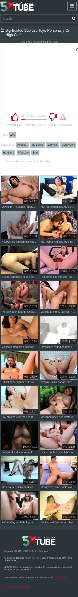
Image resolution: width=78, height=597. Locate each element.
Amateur (22, 144)
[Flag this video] (63, 117)
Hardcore (8, 152)
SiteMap (9, 587)
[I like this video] (14, 117)
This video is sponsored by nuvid (39, 41)
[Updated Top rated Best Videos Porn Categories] (72, 6)
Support (23, 587)
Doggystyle (68, 144)
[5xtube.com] (17, 6)
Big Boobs (37, 144)
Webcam (23, 152)
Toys (35, 152)
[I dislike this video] (53, 117)
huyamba (59, 577)
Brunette (53, 144)
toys (12, 134)
